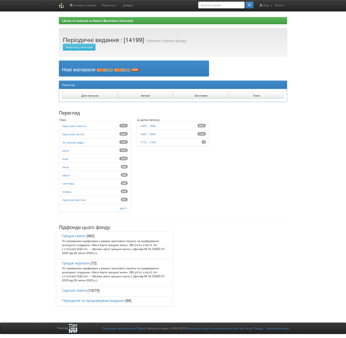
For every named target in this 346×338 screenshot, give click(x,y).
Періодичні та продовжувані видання (93, 300)
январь (66, 192)
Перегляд (108, 5)
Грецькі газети (73, 235)
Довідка (128, 5)
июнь (65, 167)
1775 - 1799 (148, 142)
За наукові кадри (73, 142)
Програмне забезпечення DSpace (124, 328)
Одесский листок (73, 134)
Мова (278, 5)
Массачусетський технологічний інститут (212, 328)
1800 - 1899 (148, 134)
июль (65, 150)
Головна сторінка (84, 5)
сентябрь (68, 183)
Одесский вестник (74, 200)
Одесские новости (74, 126)
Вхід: (266, 5)
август (66, 175)
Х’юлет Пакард (253, 328)
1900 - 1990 (148, 126)
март (65, 159)
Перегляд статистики (79, 47)
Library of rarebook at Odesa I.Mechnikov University (97, 21)
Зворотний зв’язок (277, 328)
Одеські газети (74, 290)
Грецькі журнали (76, 262)
